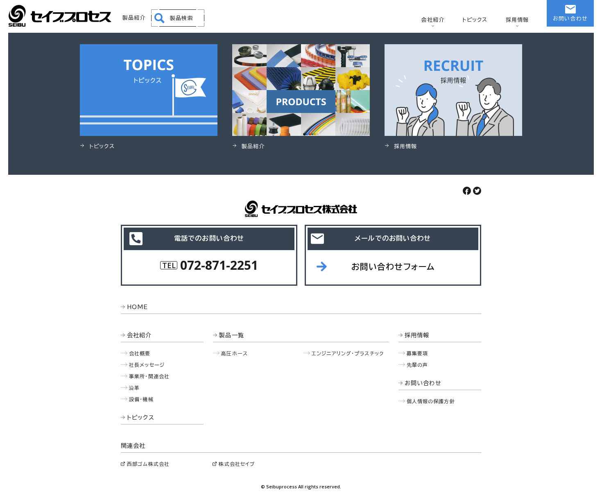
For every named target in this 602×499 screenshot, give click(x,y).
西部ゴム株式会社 (148, 463)
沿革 (134, 387)
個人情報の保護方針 (431, 401)
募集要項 (417, 353)
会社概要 (140, 353)
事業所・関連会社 (149, 376)
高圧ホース (234, 353)
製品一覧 (231, 335)
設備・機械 (141, 399)
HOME (137, 307)
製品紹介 (134, 17)
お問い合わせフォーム (393, 266)
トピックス (475, 20)
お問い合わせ (570, 18)
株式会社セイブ (237, 463)
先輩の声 (417, 364)
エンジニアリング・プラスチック (348, 353)
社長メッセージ (147, 364)
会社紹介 (432, 20)
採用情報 (517, 20)
